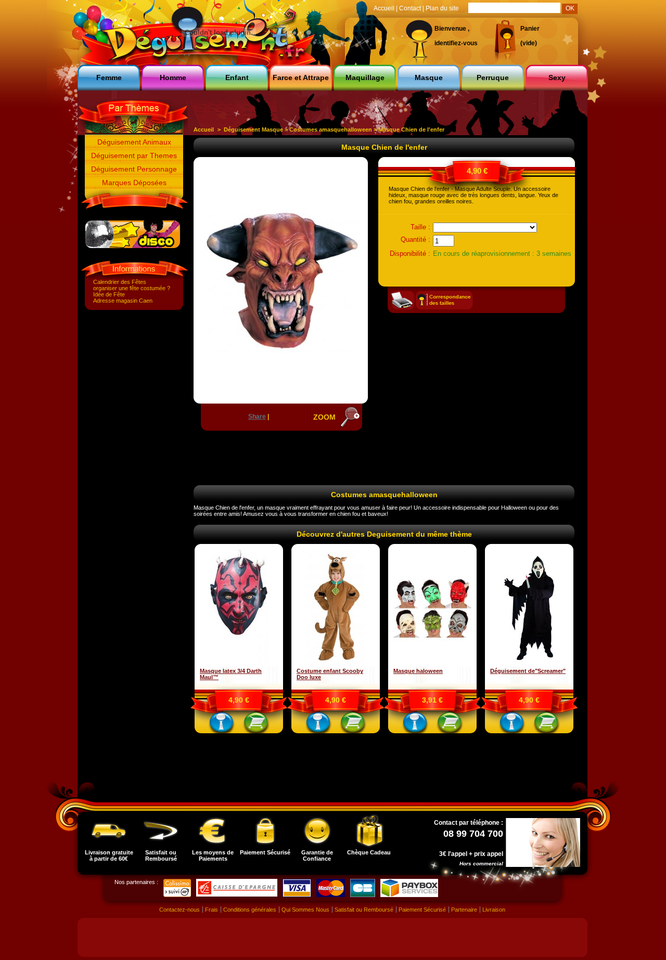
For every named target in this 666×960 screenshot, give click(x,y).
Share (257, 416)
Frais (211, 909)
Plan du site (442, 8)
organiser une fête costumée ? (131, 288)
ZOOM (324, 417)
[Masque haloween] (432, 664)
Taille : (420, 227)
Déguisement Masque (253, 129)
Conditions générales (249, 909)
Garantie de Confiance (317, 855)
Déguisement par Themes (134, 155)
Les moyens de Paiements (213, 855)
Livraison (493, 909)
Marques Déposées (134, 182)
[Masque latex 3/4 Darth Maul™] (239, 664)
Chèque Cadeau (369, 852)
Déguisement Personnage (134, 169)
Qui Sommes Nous (305, 909)
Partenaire (464, 909)
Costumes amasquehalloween (330, 129)
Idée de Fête (109, 294)
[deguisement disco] (132, 246)
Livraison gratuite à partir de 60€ (109, 855)
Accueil (204, 129)
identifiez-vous (456, 43)
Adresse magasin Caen (122, 300)
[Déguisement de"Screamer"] (529, 664)
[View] (222, 724)
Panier (530, 28)
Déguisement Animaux (134, 142)
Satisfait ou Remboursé (161, 855)
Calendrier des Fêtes (119, 282)
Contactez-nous (179, 909)
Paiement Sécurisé (265, 852)
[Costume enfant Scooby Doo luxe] (336, 664)
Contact (410, 8)
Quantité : (415, 239)
